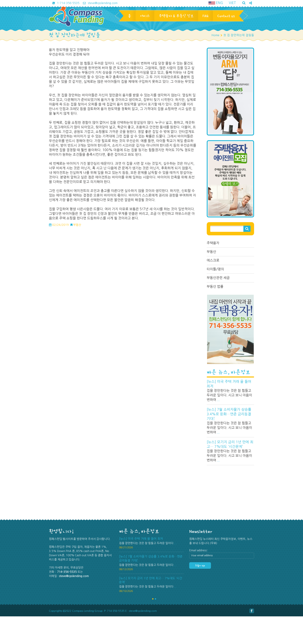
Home (215, 35)
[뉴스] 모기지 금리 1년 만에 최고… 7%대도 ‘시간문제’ (230, 444)
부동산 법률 (215, 286)
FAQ (205, 16)
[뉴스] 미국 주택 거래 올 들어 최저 (229, 384)
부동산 (211, 251)
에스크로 (213, 260)
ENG (219, 3)
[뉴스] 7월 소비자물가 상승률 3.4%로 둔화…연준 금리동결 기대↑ (229, 414)
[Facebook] (251, 610)
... (218, 399)
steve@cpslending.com (102, 3)
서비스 (145, 16)
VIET (232, 3)
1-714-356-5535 (67, 3)
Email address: (198, 550)
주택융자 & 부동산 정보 (176, 16)
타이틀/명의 (215, 269)
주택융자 (213, 243)
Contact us (226, 16)
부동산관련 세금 (218, 277)
